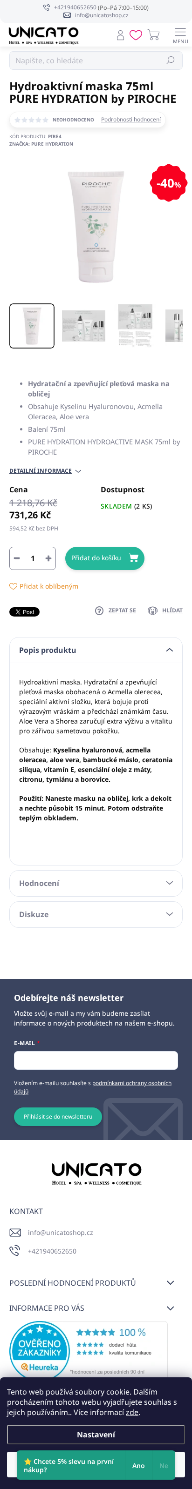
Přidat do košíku (96, 557)
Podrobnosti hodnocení (131, 119)
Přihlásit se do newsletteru (58, 1116)
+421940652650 (52, 1251)
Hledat (170, 60)
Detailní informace (40, 471)
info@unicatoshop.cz (60, 1232)
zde (132, 1412)
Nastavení (96, 1434)
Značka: (41, 144)
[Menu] (180, 35)
